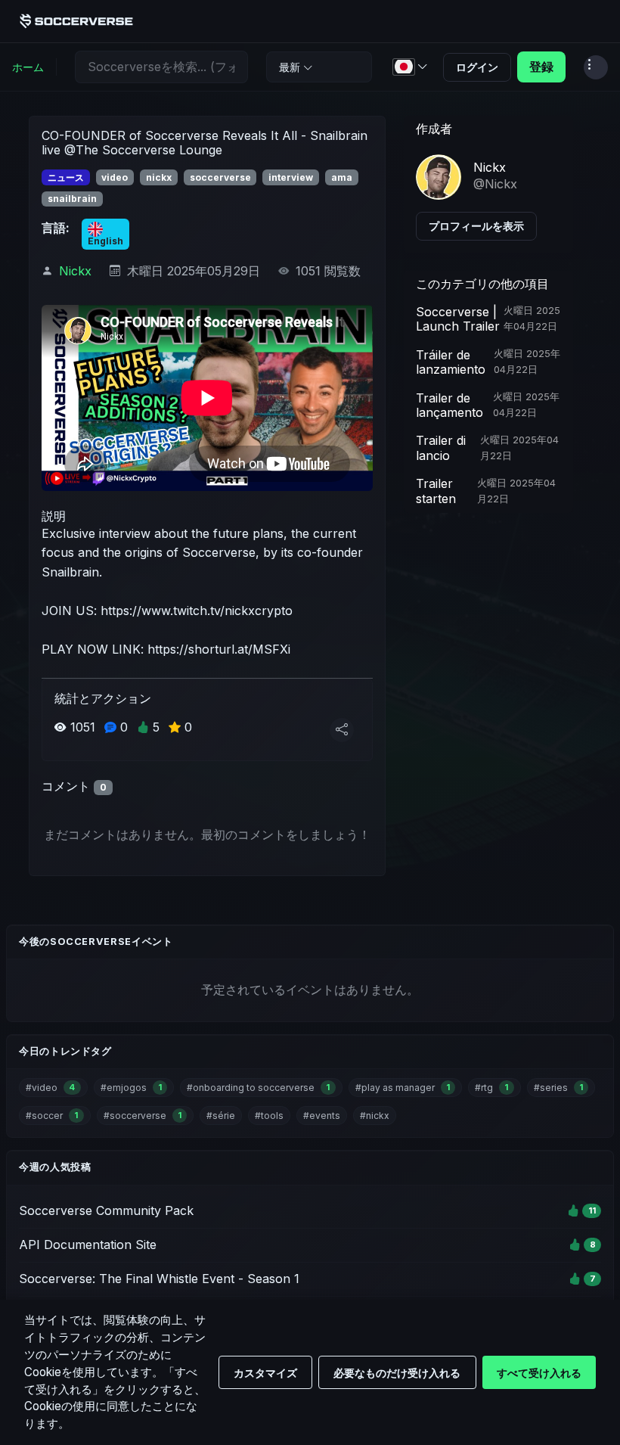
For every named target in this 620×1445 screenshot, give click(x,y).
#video (50, 1087)
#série (220, 1115)
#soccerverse (142, 1115)
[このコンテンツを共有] (342, 730)
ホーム (28, 67)
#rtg (491, 1087)
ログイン (477, 67)
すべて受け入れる (539, 1372)
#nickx (374, 1115)
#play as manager (402, 1087)
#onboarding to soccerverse (258, 1087)
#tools (269, 1115)
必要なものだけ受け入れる (396, 1372)
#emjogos (131, 1087)
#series (558, 1087)
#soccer (52, 1115)
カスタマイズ (265, 1372)
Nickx (75, 270)
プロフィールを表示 (476, 225)
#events (321, 1115)
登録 (541, 66)
